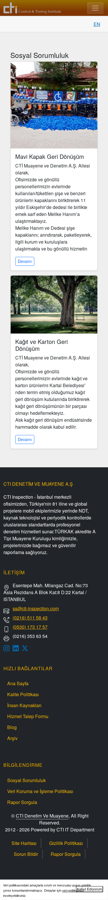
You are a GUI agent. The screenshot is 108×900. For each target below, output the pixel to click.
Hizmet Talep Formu (27, 716)
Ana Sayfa (18, 683)
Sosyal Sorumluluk (26, 780)
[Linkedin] (17, 648)
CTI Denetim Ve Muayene (42, 815)
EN (97, 24)
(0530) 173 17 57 (30, 627)
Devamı (25, 261)
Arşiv (12, 738)
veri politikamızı (73, 890)
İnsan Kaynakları (24, 705)
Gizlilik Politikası (66, 843)
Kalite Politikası (23, 694)
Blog (12, 727)
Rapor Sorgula (22, 802)
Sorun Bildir (26, 854)
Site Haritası (24, 843)
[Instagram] (8, 648)
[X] (26, 648)
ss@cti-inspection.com (36, 608)
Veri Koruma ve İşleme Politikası (40, 791)
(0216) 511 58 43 (30, 617)
